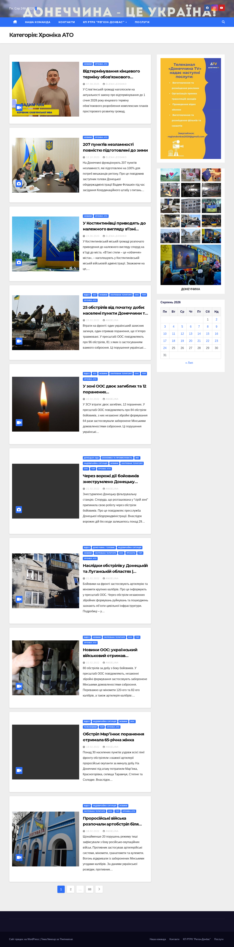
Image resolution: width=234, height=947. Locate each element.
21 (199, 340)
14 (199, 333)
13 (190, 333)
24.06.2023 (93, 236)
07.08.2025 (93, 84)
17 (165, 340)
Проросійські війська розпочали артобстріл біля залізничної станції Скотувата (114, 824)
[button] (223, 22)
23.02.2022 (93, 320)
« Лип (189, 362)
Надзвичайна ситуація (95, 463)
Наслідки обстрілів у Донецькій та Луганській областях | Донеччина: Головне (115, 571)
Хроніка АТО (101, 64)
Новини (88, 64)
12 (182, 333)
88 (89, 889)
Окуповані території (121, 295)
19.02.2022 (93, 747)
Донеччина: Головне (104, 547)
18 (173, 340)
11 (173, 333)
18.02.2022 (93, 831)
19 (182, 340)
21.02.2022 (93, 488)
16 (216, 333)
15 (207, 333)
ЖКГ (137, 458)
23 (216, 340)
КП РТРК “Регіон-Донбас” (104, 22)
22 (207, 340)
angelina (112, 320)
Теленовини (90, 727)
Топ (144, 295)
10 (165, 333)
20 (190, 340)
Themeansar (66, 939)
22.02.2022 (93, 399)
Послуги (142, 22)
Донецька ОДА (91, 458)
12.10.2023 (93, 157)
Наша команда (37, 22)
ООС (137, 295)
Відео (87, 295)
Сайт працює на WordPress (24, 939)
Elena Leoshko (116, 84)
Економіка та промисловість (117, 458)
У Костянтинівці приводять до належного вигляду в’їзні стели (114, 229)
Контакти (66, 22)
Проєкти (131, 553)
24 (165, 348)
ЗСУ (94, 295)
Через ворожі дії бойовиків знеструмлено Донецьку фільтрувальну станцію (111, 481)
